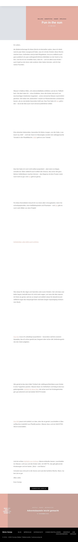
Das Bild (16, 421)
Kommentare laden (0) (39, 488)
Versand (73, 534)
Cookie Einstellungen (53, 532)
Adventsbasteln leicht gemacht (43, 510)
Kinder (56, 19)
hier (57, 101)
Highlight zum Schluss (31, 461)
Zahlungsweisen (62, 534)
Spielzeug (63, 19)
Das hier (16, 337)
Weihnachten (49, 507)
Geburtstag (48, 19)
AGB (73, 532)
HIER (35, 137)
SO (30, 176)
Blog (19, 532)
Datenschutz (38, 532)
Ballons (40, 19)
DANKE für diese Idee (31, 389)
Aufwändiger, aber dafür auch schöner (25, 242)
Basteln (35, 507)
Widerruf (66, 532)
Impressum (27, 532)
